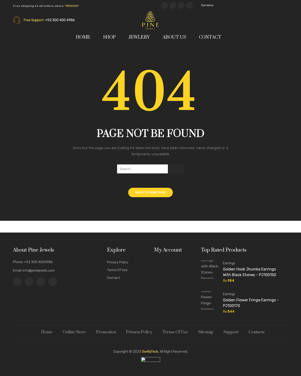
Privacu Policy (139, 332)
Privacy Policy (117, 262)
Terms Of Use (175, 332)
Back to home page (150, 192)
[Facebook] (164, 5)
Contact (113, 278)
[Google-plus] (189, 5)
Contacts (257, 332)
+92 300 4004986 (38, 262)
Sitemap (205, 332)
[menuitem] (85, 37)
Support (230, 332)
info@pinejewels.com (39, 271)
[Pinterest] (181, 5)
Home (47, 332)
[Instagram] (172, 5)
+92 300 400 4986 (60, 20)
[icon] (17, 281)
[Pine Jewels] (150, 20)
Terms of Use (117, 270)
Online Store (74, 332)
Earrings (229, 263)
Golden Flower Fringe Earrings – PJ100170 (251, 303)
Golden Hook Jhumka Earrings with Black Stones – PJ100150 (249, 272)
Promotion (106, 332)
